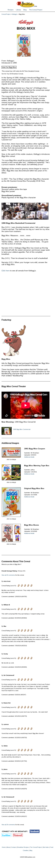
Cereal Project (6, 14)
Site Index (46, 847)
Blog (25, 10)
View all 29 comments (8, 575)
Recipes (10, 10)
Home (4, 847)
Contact (13, 847)
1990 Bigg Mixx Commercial (21, 429)
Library (18, 10)
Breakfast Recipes (23, 847)
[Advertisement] (26, 295)
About (8, 847)
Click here (6, 271)
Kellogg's (14, 14)
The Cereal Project (35, 10)
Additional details (29, 457)
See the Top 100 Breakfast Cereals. (13, 74)
